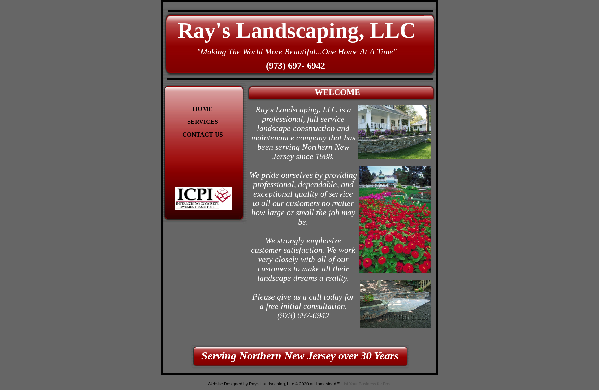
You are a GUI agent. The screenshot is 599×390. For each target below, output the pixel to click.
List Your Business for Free (366, 384)
